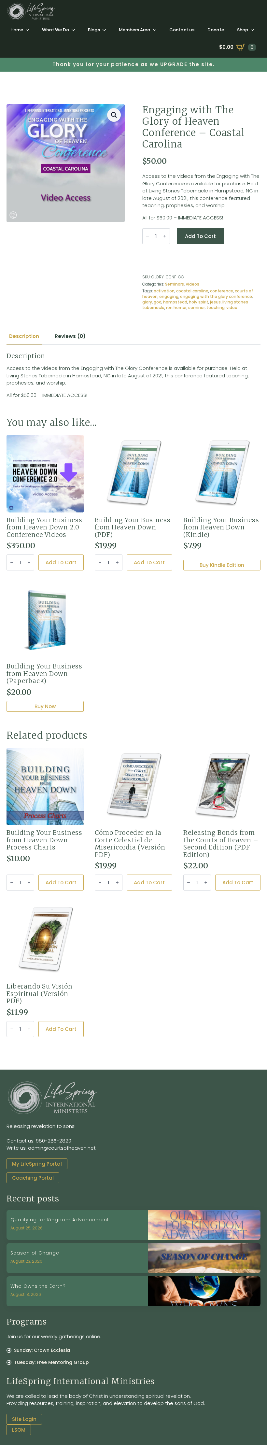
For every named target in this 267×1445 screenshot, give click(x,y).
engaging (168, 296)
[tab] (24, 336)
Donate (215, 30)
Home (16, 30)
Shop (242, 30)
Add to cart (200, 236)
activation (164, 291)
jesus (215, 302)
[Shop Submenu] (254, 29)
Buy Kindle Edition (222, 565)
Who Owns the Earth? (38, 1286)
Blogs (94, 30)
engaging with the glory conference (216, 296)
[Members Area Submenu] (156, 29)
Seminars (174, 284)
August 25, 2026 (26, 1228)
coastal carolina (192, 291)
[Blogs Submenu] (106, 29)
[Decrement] (147, 236)
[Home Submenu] (29, 29)
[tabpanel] (133, 376)
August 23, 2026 (26, 1261)
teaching (215, 307)
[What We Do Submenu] (75, 29)
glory (147, 302)
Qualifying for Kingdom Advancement (59, 1220)
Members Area (134, 30)
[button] (114, 115)
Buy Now (45, 706)
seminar (196, 307)
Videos (192, 284)
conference (221, 291)
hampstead (175, 302)
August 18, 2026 (25, 1294)
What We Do (55, 30)
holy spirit (198, 302)
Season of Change (34, 1253)
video (231, 307)
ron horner (176, 307)
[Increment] (164, 236)
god (158, 302)
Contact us (181, 30)
